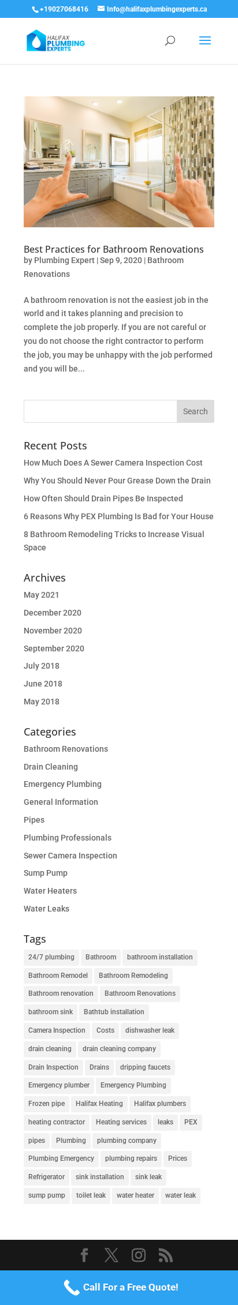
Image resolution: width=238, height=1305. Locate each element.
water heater (135, 1195)
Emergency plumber (59, 1085)
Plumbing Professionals (67, 837)
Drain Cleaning (51, 766)
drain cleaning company (119, 1049)
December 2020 (52, 612)
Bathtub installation (114, 1012)
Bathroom (100, 957)
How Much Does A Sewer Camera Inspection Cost (113, 462)
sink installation (100, 1177)
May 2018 (42, 701)
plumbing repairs (131, 1158)
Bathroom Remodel (58, 976)
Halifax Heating (99, 1104)
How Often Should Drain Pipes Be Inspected (103, 498)
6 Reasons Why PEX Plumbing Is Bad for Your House (119, 516)
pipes (36, 1141)
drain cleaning (50, 1049)
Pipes (34, 819)
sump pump (46, 1195)
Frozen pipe (46, 1104)
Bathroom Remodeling (133, 976)
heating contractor (56, 1122)
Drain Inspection (53, 1067)
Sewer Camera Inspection (70, 855)
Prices (177, 1158)
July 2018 (42, 665)
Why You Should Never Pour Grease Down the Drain (117, 480)
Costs (105, 1030)
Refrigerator (46, 1177)
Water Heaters (50, 890)
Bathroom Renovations (66, 748)
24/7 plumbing (51, 957)
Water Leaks (46, 908)
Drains (99, 1067)
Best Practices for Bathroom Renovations (114, 249)
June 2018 (43, 683)
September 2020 (54, 648)
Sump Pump (46, 872)
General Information (61, 802)
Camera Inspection (56, 1030)
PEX (191, 1122)
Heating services (121, 1122)
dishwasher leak (149, 1030)
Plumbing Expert (64, 260)
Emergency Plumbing (63, 784)
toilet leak (91, 1195)
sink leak (148, 1177)
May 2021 (42, 594)
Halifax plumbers (160, 1104)
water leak (180, 1195)
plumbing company (127, 1141)
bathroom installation (160, 957)
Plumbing (71, 1141)
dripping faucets (145, 1067)
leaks (165, 1122)
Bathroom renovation (61, 993)
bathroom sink (50, 1012)
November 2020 (53, 630)
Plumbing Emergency (61, 1158)
